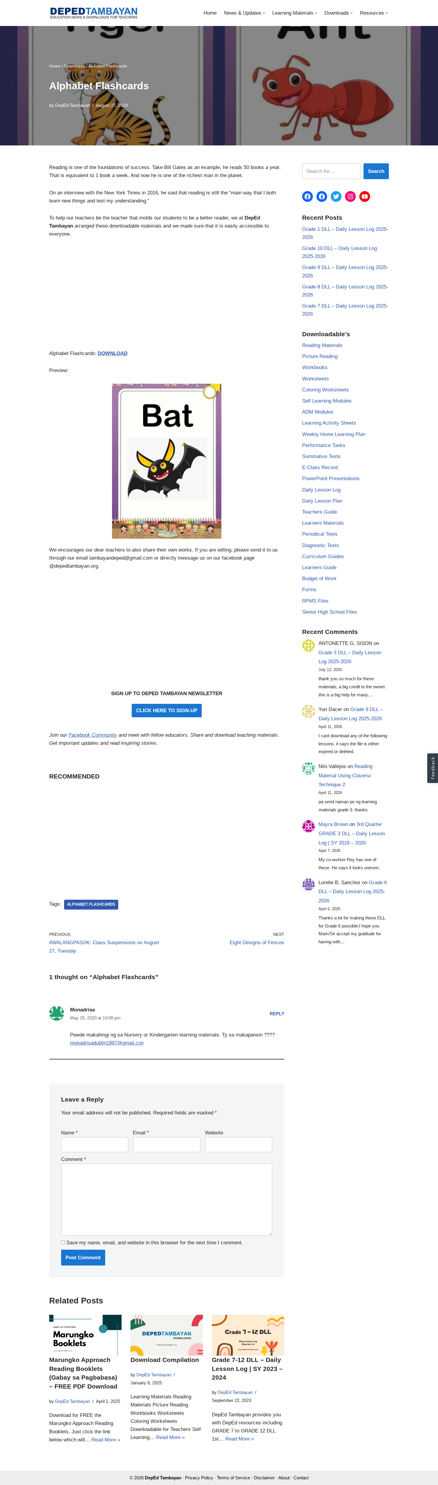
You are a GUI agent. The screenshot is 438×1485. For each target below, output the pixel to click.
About (284, 1477)
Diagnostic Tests (320, 545)
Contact (301, 1477)
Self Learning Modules (327, 401)
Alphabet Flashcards (91, 904)
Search (376, 171)
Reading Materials (322, 345)
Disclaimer (264, 1477)
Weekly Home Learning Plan (333, 434)
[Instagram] (350, 196)
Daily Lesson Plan (322, 501)
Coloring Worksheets (325, 390)
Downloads (74, 66)
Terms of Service (233, 1477)
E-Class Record (320, 467)
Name (69, 1133)
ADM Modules (317, 412)
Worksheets (315, 379)
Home (210, 13)
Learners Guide (319, 567)
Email (141, 1133)
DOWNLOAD (113, 353)
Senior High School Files (329, 612)
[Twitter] (336, 196)
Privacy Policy (199, 1477)
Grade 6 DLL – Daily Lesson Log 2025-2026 (353, 892)
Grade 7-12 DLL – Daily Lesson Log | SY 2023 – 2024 (247, 1368)
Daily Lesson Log (321, 490)
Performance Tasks (323, 445)
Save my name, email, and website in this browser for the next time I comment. (154, 1243)
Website (214, 1133)
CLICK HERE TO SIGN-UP (166, 710)
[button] (264, 13)
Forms (309, 589)
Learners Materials (323, 523)
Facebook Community (93, 735)
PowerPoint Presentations (331, 478)
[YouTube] (364, 196)
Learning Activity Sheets (329, 423)
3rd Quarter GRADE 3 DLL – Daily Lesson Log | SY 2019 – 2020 (352, 833)
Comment (73, 1159)
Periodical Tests (320, 534)
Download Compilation (165, 1359)
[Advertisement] (166, 297)
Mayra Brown (333, 824)
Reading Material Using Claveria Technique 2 (345, 775)
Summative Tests (321, 456)
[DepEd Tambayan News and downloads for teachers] (94, 13)
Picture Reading (320, 356)
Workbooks (314, 367)
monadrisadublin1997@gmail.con (107, 1043)
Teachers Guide (319, 512)
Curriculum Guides (323, 556)
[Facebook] (307, 196)
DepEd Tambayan (72, 105)
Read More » (105, 1440)
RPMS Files (315, 601)
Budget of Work (319, 578)
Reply (277, 1013)
